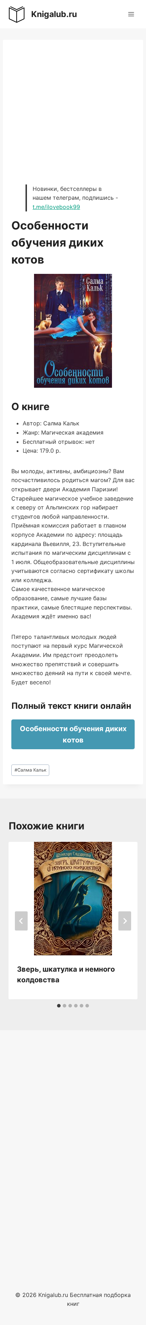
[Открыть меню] (130, 14)
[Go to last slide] (21, 921)
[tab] (59, 1005)
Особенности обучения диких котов (73, 734)
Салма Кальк (30, 770)
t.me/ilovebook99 (56, 206)
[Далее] (124, 921)
